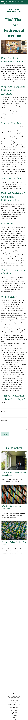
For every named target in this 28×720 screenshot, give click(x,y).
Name (3, 402)
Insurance (14, 715)
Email (3, 411)
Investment (14, 712)
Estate (14, 714)
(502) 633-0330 (16, 696)
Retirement (14, 710)
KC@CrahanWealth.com (14, 704)
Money (14, 719)
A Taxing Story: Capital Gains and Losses (11, 507)
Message (4, 420)
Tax (14, 717)
